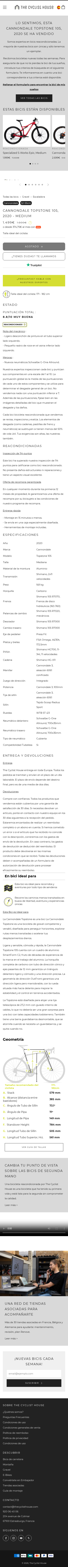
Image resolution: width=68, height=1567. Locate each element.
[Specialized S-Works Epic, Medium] (26, 131)
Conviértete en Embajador (18, 1480)
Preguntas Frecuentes (16, 1417)
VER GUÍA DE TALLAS (34, 1147)
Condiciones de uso (14, 1422)
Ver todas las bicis (34, 98)
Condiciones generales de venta (21, 1427)
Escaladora (39, 196)
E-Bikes (7, 1474)
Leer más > (11, 1205)
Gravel (25, 196)
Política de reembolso (15, 1432)
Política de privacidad (15, 1438)
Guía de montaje (13, 1490)
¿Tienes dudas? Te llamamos (34, 256)
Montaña (8, 1464)
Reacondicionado (13, 324)
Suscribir (32, 1383)
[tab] (25, 184)
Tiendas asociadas (13, 1485)
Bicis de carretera (13, 1459)
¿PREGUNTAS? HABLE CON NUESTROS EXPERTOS (34, 281)
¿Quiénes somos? (13, 1411)
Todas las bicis (11, 196)
